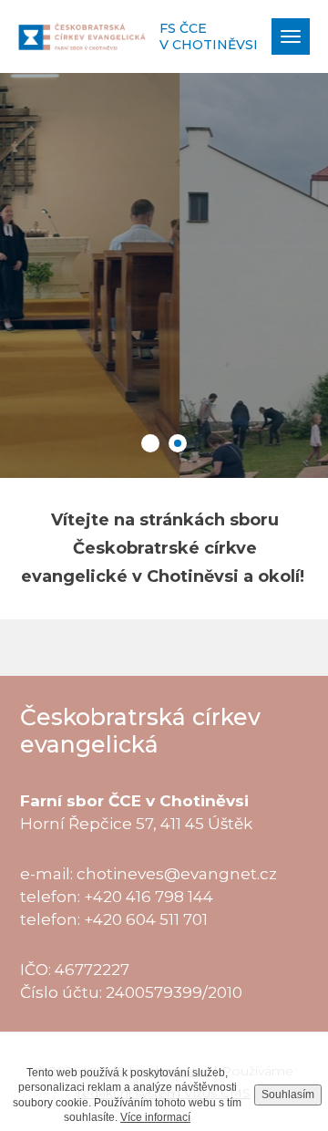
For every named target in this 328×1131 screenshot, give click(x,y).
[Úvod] (82, 36)
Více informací (155, 1117)
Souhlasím (287, 1094)
